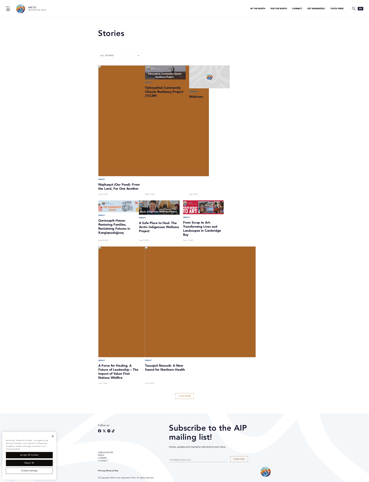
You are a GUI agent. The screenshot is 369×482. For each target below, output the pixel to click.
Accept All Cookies (29, 455)
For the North (279, 8)
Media (101, 455)
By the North (258, 8)
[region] (29, 456)
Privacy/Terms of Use (108, 470)
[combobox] (360, 8)
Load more (185, 396)
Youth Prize (337, 8)
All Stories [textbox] (107, 56)
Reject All (29, 463)
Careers (102, 458)
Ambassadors (105, 452)
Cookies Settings (29, 470)
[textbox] (360, 8)
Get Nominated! (316, 8)
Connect (297, 8)
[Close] (53, 436)
